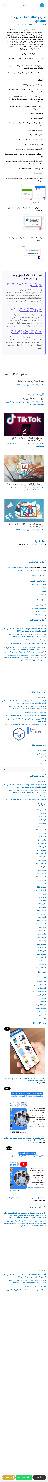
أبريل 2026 (42, 820)
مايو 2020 (42, 930)
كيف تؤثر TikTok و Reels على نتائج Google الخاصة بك (27, 439)
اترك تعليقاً (42, 24)
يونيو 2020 (42, 927)
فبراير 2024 (42, 860)
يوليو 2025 (42, 833)
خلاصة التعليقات (40, 611)
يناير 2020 (42, 941)
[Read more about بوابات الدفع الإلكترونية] (36, 394)
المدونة (43, 1001)
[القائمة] (4, 5)
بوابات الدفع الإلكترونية (33, 398)
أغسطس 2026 (41, 810)
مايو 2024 (42, 857)
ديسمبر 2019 (41, 944)
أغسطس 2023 (41, 863)
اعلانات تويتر (42, 988)
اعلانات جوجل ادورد (39, 991)
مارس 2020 (42, 934)
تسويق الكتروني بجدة (39, 584)
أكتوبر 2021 (42, 883)
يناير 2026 (42, 823)
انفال (44, 570)
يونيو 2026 (42, 816)
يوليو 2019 (42, 961)
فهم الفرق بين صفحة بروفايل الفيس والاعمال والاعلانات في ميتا (25, 643)
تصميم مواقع (41, 1015)
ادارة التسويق (41, 978)
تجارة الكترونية (41, 1005)
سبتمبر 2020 (41, 920)
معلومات (43, 594)
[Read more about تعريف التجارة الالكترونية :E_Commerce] (24, 468)
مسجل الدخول (31, 544)
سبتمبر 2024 (41, 850)
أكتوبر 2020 (42, 917)
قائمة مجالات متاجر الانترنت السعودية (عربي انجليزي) (26, 525)
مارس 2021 (42, 904)
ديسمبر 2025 (41, 826)
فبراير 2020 (42, 937)
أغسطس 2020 (41, 924)
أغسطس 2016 (41, 967)
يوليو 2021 (42, 894)
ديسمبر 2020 (41, 910)
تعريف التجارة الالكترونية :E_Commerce (25, 484)
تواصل (43, 588)
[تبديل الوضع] (24, 5)
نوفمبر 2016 (42, 964)
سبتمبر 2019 (41, 954)
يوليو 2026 (42, 813)
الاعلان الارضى (41, 995)
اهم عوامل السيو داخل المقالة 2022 (19, 567)
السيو (44, 998)
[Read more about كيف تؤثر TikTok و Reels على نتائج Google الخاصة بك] (24, 424)
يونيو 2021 (42, 897)
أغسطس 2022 (41, 877)
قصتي (44, 591)
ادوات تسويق (41, 981)
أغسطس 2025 (41, 830)
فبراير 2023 (42, 870)
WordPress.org (40, 615)
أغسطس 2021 (41, 890)
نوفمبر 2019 (42, 947)
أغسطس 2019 (41, 957)
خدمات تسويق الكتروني (38, 581)
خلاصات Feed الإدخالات (38, 608)
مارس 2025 (42, 840)
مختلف (43, 1018)
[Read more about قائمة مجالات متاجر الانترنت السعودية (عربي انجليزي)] (24, 510)
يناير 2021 (42, 907)
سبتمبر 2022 (41, 873)
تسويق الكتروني (41, 1008)
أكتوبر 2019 (42, 951)
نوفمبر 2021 (42, 880)
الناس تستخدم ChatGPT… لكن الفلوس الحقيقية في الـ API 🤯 (25, 724)
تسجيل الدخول (41, 605)
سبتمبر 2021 (41, 887)
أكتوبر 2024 (42, 847)
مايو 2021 (42, 900)
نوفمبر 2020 (41, 914)
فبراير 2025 (42, 843)
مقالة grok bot (41, 625)
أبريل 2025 (42, 836)
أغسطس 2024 (41, 853)
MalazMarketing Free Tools (30, 381)
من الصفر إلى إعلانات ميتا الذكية (35, 640)
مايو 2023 (42, 867)
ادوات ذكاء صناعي (40, 985)
